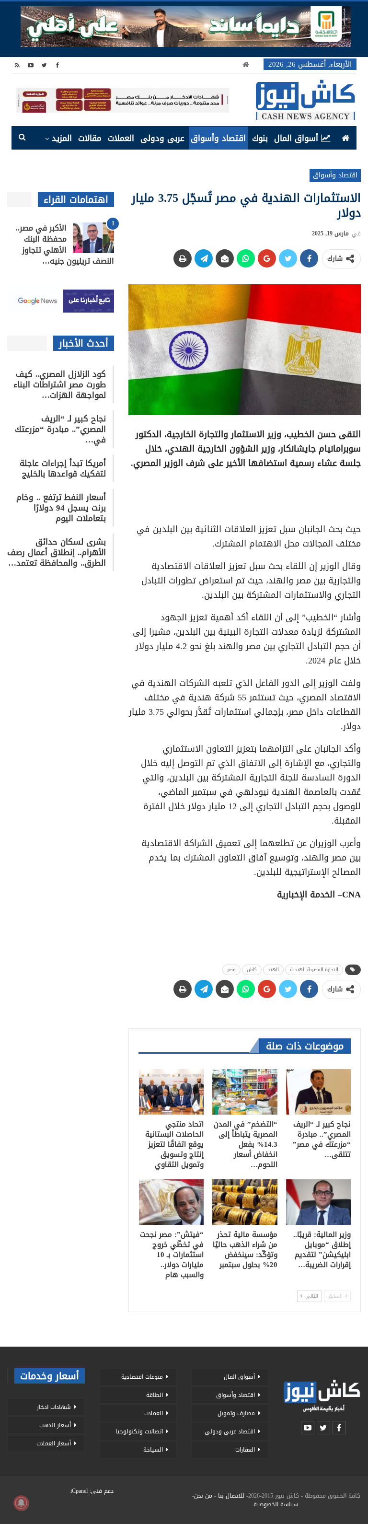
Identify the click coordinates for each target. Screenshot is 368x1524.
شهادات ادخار (54, 1407)
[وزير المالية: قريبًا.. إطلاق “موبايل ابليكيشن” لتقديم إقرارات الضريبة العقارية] (318, 1202)
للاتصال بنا (231, 1495)
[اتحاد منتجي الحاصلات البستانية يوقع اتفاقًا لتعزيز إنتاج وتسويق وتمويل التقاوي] (171, 1092)
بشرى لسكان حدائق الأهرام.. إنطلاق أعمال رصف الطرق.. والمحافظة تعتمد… (56, 552)
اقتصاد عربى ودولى (230, 1431)
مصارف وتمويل (236, 1413)
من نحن (203, 1495)
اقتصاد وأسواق (218, 138)
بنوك (260, 138)
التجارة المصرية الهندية (314, 969)
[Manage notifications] (21, 1503)
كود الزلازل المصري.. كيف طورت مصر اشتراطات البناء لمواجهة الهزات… (59, 384)
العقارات (245, 1449)
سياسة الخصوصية (276, 1504)
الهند (273, 969)
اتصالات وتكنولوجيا (139, 1431)
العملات (121, 138)
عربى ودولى (162, 138)
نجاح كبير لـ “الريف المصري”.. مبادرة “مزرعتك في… (60, 429)
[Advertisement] (245, 492)
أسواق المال (296, 138)
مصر (231, 969)
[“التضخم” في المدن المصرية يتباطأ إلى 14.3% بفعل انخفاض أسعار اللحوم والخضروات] (244, 1092)
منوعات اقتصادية (142, 1377)
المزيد (62, 138)
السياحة (153, 1449)
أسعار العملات (53, 1443)
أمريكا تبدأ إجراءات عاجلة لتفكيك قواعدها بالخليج (63, 468)
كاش (252, 969)
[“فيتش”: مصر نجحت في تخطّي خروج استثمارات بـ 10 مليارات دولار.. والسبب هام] (171, 1202)
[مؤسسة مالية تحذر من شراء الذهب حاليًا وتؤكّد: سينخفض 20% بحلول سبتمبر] (244, 1202)
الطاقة (154, 1395)
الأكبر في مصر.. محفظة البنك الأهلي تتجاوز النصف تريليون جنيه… (65, 244)
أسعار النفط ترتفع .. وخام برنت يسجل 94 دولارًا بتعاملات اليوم (61, 507)
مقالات (90, 138)
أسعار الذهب (55, 1425)
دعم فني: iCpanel (92, 1491)
